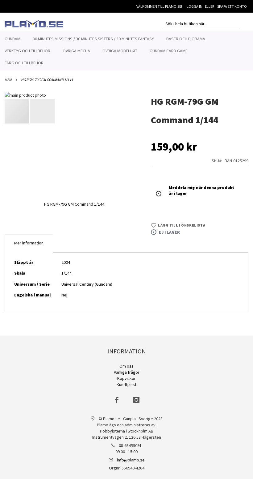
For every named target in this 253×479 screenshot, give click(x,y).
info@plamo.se (131, 460)
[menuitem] (12, 39)
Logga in (194, 6)
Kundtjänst (126, 384)
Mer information (29, 243)
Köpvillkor (126, 378)
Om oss (126, 366)
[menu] (126, 51)
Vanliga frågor (126, 372)
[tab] (29, 244)
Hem (8, 79)
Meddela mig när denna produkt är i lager (201, 190)
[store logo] (34, 23)
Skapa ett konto (232, 6)
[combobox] (201, 23)
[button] (42, 111)
